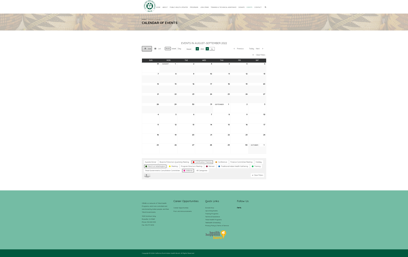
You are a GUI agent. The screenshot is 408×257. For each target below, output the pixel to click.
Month (168, 48)
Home (158, 7)
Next (258, 49)
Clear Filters (260, 55)
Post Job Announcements (183, 211)
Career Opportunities (181, 208)
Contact (258, 7)
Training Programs (211, 214)
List (157, 49)
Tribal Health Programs (213, 220)
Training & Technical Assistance (223, 7)
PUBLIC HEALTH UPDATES (179, 7)
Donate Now (209, 208)
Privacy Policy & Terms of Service (217, 226)
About (165, 7)
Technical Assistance (212, 217)
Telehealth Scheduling (212, 223)
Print (148, 176)
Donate (242, 7)
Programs (194, 7)
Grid (147, 49)
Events (249, 7)
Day (179, 49)
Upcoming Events (211, 211)
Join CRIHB (204, 7)
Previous (240, 49)
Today (251, 49)
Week (174, 49)
